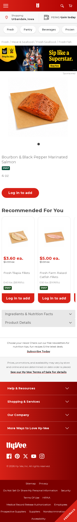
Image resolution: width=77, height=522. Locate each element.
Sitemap (31, 483)
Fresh (10, 29)
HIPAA (46, 497)
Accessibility (38, 518)
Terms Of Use (31, 497)
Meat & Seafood (22, 42)
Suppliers (34, 511)
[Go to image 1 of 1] (38, 144)
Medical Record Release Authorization (29, 504)
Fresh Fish (65, 42)
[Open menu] (5, 5)
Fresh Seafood (46, 42)
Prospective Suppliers (13, 511)
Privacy (43, 483)
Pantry (28, 29)
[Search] (62, 5)
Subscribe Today (38, 351)
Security (66, 490)
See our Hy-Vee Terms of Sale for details (38, 372)
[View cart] (70, 5)
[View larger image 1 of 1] (38, 107)
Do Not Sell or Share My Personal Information (30, 490)
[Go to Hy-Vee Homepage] (38, 5)
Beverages (49, 29)
